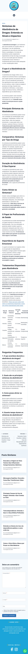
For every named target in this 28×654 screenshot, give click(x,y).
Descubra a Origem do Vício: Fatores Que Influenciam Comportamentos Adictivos (12, 463)
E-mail (5, 599)
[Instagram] (16, 649)
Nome (5, 593)
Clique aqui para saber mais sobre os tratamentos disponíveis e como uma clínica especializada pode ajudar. (13, 303)
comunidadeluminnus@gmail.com (11, 39)
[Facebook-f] (12, 649)
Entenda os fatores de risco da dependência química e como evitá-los (13, 528)
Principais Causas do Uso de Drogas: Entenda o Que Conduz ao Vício (13, 495)
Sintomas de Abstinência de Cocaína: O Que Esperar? (6, 437)
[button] (14, 15)
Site (4, 606)
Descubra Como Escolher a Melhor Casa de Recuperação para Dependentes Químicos (21, 439)
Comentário (6, 573)
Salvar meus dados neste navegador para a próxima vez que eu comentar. (14, 611)
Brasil (3, 23)
